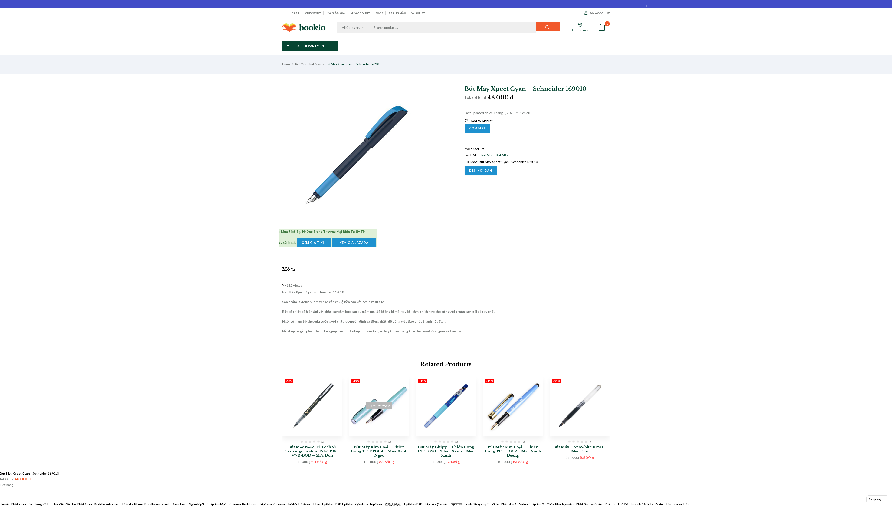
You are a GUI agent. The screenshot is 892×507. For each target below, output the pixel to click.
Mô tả (288, 269)
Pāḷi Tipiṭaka (344, 504)
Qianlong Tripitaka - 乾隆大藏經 (378, 504)
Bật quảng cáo (877, 499)
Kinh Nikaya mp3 (477, 504)
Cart (296, 13)
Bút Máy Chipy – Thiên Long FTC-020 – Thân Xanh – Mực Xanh (446, 451)
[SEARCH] (548, 26)
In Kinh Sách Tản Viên (647, 504)
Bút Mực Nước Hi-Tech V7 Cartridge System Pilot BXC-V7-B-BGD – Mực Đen (312, 451)
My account (360, 13)
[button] (601, 28)
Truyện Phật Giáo (13, 504)
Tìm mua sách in (677, 504)
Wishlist (418, 13)
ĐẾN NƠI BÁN (480, 170)
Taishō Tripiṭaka (299, 504)
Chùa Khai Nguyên (560, 504)
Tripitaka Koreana (272, 504)
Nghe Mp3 (196, 504)
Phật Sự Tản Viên (589, 504)
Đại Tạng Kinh (38, 504)
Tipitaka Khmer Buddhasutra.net (145, 504)
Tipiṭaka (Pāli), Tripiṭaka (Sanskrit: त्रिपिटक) (433, 504)
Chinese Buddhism (242, 504)
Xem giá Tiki (314, 242)
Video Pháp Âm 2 (531, 504)
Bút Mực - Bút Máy (308, 64)
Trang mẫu (397, 13)
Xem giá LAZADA (354, 242)
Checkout (313, 13)
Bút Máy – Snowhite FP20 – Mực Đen (580, 449)
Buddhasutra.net (106, 504)
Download (179, 504)
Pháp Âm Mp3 (217, 504)
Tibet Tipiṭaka (322, 504)
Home (286, 64)
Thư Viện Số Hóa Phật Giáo (72, 504)
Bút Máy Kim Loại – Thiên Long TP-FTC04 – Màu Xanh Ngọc (379, 451)
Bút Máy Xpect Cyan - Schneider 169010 (508, 162)
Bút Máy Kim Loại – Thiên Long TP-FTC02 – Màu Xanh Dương (513, 451)
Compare (477, 128)
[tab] (288, 270)
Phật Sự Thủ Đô (616, 504)
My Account (600, 13)
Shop (379, 13)
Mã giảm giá (336, 13)
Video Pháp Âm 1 (504, 504)
